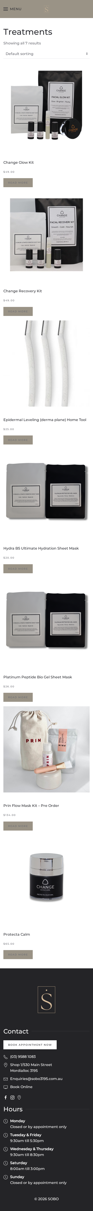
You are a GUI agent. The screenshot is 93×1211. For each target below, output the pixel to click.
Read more (18, 182)
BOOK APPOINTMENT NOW (30, 1044)
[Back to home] (46, 9)
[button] (12, 9)
